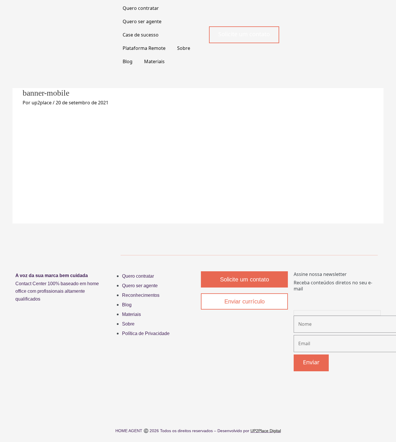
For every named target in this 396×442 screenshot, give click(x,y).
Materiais (154, 61)
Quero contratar (141, 8)
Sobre (183, 48)
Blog (127, 61)
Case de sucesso (141, 35)
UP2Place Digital (265, 430)
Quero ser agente (142, 21)
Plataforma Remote (144, 48)
